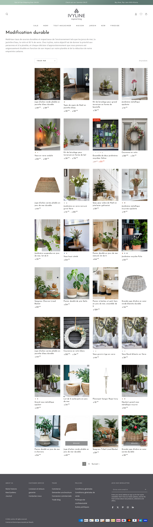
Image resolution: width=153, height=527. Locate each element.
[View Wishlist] (141, 14)
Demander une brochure (62, 492)
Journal (9, 496)
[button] (7, 14)
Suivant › (96, 464)
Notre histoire (11, 489)
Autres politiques (82, 507)
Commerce (56, 489)
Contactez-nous (35, 496)
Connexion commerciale (62, 496)
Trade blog (56, 500)
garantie (32, 492)
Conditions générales (83, 489)
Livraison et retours (36, 489)
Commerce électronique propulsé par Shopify (19, 522)
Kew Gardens (11, 492)
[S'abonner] (146, 489)
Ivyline (13, 519)
